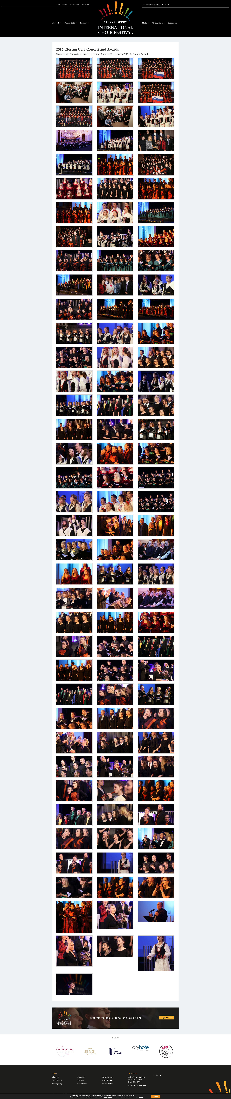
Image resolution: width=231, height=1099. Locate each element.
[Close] (137, 165)
